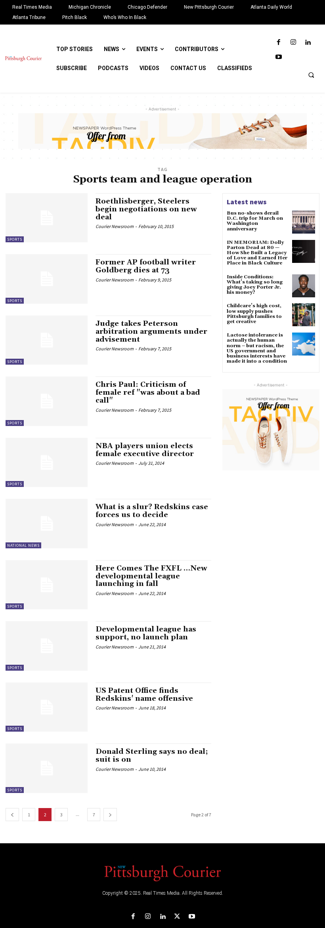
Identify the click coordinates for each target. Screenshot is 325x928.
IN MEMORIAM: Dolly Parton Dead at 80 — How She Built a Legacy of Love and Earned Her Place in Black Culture (257, 253)
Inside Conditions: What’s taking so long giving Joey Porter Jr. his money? (255, 285)
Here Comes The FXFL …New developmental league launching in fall (151, 576)
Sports (14, 239)
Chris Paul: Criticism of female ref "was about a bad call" (148, 392)
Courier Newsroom (115, 226)
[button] (311, 75)
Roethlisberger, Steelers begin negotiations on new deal (146, 209)
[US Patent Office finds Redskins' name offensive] (47, 707)
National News (23, 545)
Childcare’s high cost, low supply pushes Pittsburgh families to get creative (254, 314)
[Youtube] (278, 57)
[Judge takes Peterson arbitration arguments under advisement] (47, 340)
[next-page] (110, 814)
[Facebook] (278, 42)
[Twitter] (177, 916)
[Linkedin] (307, 42)
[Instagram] (293, 42)
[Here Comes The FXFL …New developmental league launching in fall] (47, 584)
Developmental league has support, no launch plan (146, 633)
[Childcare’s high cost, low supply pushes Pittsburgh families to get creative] (303, 314)
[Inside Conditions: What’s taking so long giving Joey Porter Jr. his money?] (303, 285)
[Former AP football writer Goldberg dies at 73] (47, 278)
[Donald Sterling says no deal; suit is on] (47, 768)
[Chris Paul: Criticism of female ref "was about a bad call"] (47, 401)
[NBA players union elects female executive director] (47, 462)
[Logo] (162, 872)
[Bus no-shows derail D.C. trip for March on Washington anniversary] (303, 222)
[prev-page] (12, 814)
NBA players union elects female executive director (145, 449)
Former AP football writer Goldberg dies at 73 (146, 266)
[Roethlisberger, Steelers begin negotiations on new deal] (47, 217)
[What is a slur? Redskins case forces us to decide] (47, 523)
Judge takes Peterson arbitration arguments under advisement (151, 331)
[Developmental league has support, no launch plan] (47, 645)
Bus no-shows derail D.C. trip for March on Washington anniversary (255, 221)
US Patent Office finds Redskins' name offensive (144, 694)
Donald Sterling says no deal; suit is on (152, 755)
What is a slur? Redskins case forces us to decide (152, 510)
